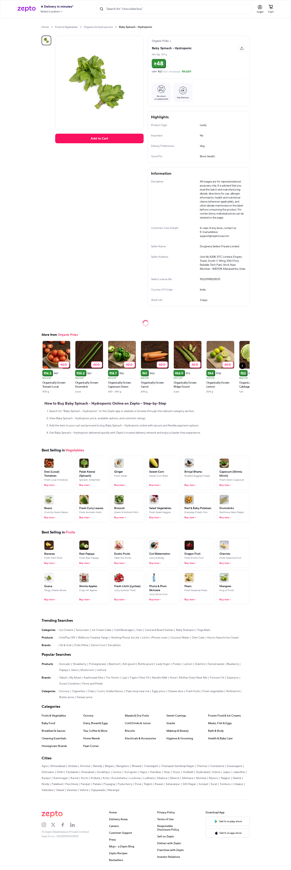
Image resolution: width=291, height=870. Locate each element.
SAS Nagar (189, 784)
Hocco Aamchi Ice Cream (223, 637)
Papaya (63, 670)
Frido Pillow (81, 645)
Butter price (66, 697)
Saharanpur (173, 784)
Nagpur (225, 778)
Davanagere (234, 766)
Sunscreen (82, 630)
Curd (100, 691)
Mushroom (87, 670)
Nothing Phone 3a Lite (125, 637)
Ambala (72, 766)
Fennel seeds (216, 664)
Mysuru (213, 778)
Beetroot (114, 664)
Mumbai (201, 778)
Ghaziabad (87, 772)
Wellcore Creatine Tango (93, 637)
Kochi (84, 778)
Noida (45, 784)
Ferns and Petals (92, 684)
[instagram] (46, 825)
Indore (216, 772)
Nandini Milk (159, 678)
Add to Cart (99, 138)
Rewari (159, 784)
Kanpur (46, 778)
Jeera (74, 670)
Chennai (202, 766)
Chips (91, 691)
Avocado (64, 664)
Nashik (237, 778)
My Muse (75, 678)
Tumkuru (225, 784)
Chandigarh (151, 766)
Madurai (162, 778)
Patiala (97, 784)
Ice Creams (66, 630)
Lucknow (135, 778)
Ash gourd (128, 664)
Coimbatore (217, 766)
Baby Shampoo (185, 630)
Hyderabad (203, 772)
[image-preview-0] (46, 40)
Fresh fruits (193, 691)
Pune (138, 784)
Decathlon (114, 645)
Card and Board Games (159, 630)
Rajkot (148, 784)
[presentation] (51, 26)
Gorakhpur (103, 772)
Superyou (233, 678)
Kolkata (95, 778)
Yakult (63, 678)
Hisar (167, 772)
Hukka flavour (114, 691)
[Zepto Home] (27, 9)
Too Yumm (112, 678)
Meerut (174, 778)
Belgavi (109, 766)
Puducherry (125, 784)
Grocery (64, 691)
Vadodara (47, 790)
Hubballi (188, 772)
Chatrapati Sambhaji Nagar (177, 766)
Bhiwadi (136, 766)
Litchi (145, 637)
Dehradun (48, 772)
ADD (63, 364)
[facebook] (65, 825)
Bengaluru (122, 766)
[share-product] (241, 48)
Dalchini (200, 664)
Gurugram (130, 772)
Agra (45, 766)
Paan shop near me (137, 691)
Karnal (74, 778)
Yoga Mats (203, 630)
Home (45, 27)
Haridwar (155, 772)
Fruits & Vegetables (66, 27)
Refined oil (233, 691)
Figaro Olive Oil (139, 678)
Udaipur (238, 784)
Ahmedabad (57, 766)
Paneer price (84, 697)
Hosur (176, 772)
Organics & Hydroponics (98, 27)
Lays (124, 678)
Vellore (84, 790)
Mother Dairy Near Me (193, 678)
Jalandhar (239, 772)
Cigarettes (78, 691)
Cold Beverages (124, 630)
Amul (173, 678)
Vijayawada (98, 790)
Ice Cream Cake (101, 630)
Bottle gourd (145, 664)
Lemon (188, 664)
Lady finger (163, 664)
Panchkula (71, 784)
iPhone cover (159, 637)
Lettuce (101, 670)
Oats (139, 630)
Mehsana (187, 778)
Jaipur (227, 772)
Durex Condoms (69, 684)
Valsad (60, 790)
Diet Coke (198, 637)
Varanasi (72, 790)
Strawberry (79, 664)
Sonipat (203, 784)
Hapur (143, 772)
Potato (177, 664)
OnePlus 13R (67, 637)
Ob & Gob (65, 645)
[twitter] (56, 825)
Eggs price (158, 691)
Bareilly (97, 766)
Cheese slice (175, 691)
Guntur (117, 772)
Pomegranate (97, 664)
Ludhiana (149, 778)
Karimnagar (60, 778)
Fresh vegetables (213, 691)
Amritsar (85, 766)
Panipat (85, 784)
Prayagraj (109, 784)
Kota (106, 778)
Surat (214, 784)
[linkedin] (75, 825)
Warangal (113, 790)
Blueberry (233, 664)
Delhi (60, 772)
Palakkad (57, 784)
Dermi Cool (98, 645)
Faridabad (72, 772)
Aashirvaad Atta (93, 678)
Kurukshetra (119, 778)
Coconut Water (179, 637)
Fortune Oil (217, 678)
